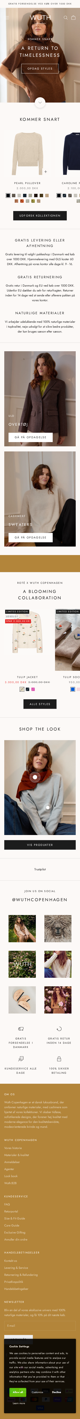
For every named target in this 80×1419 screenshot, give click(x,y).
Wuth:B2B (10, 1183)
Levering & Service (16, 1268)
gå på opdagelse (31, 537)
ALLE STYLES (40, 704)
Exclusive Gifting (14, 1232)
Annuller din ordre (15, 1239)
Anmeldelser (12, 1162)
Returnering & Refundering (21, 1275)
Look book (10, 1176)
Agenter (9, 1169)
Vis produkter (40, 845)
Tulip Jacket (27, 677)
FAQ (7, 1204)
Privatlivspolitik (13, 1282)
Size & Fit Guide (14, 1218)
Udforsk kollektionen (40, 216)
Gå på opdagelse (31, 437)
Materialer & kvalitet (16, 1155)
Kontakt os (10, 1261)
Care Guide (11, 1225)
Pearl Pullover (27, 183)
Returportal (11, 1211)
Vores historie (13, 1148)
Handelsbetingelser (16, 1289)
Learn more (19, 1403)
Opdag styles (40, 69)
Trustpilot (40, 869)
